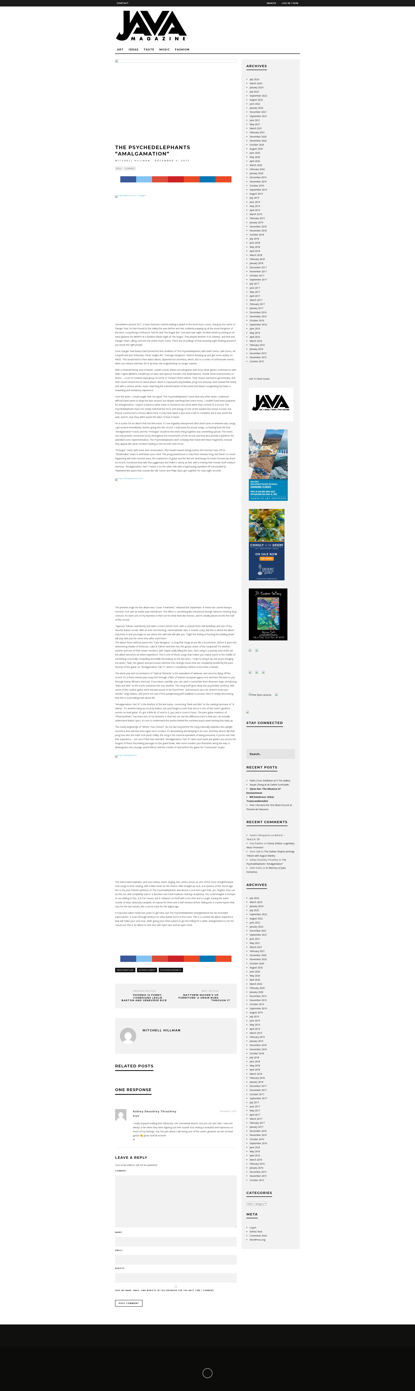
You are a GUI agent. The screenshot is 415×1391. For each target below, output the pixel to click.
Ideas (134, 49)
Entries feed (256, 1231)
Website (120, 1268)
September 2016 (258, 324)
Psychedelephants (170, 970)
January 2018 (256, 263)
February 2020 (257, 169)
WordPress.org (257, 1239)
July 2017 (254, 283)
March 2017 (256, 300)
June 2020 (255, 152)
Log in (253, 1227)
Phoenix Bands (147, 970)
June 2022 (255, 103)
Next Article (210, 991)
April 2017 (255, 295)
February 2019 (257, 218)
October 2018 (257, 234)
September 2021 (258, 116)
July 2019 (254, 197)
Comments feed (258, 1235)
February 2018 (257, 259)
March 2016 (256, 340)
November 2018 (258, 230)
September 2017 (258, 279)
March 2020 (256, 165)
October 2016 (257, 320)
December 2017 (258, 267)
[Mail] (223, 179)
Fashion (182, 49)
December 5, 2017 (228, 1111)
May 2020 (255, 157)
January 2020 (256, 173)
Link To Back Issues (259, 378)
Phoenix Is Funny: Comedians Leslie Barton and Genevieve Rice (144, 998)
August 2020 (256, 148)
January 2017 (256, 308)
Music (164, 49)
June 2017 (255, 287)
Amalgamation (125, 970)
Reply (136, 1115)
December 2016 (258, 312)
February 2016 (257, 344)
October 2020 (257, 144)
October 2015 (257, 361)
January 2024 (256, 87)
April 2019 (255, 210)
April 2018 (255, 251)
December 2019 (258, 177)
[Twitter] (144, 179)
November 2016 (258, 316)
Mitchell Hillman (132, 160)
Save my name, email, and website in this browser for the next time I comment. (165, 1290)
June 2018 (255, 242)
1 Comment (129, 168)
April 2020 (255, 161)
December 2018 (258, 226)
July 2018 (254, 238)
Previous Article (144, 991)
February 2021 (257, 132)
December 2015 (258, 353)
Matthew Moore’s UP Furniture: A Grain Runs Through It (204, 998)
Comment (120, 1171)
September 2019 (258, 189)
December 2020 (258, 136)
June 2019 (255, 202)
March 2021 (256, 128)
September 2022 (258, 95)
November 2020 (258, 140)
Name (118, 1232)
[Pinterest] (176, 179)
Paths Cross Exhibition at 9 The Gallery (270, 780)
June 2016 (255, 328)
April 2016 (255, 336)
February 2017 (257, 304)
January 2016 (256, 349)
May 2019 (255, 206)
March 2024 (256, 83)
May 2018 (255, 246)
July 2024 (254, 79)
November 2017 (258, 271)
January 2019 (256, 222)
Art (120, 49)
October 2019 (257, 185)
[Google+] (160, 179)
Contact (123, 3)
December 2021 (258, 111)
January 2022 (256, 107)
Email (119, 1250)
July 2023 (254, 91)
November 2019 (258, 181)
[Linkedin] (208, 179)
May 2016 (255, 332)
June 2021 (255, 120)
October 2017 (257, 275)
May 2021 (255, 124)
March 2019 (256, 214)
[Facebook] (128, 179)
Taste (149, 49)
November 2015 (258, 357)
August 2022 (256, 99)
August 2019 (256, 193)
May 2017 (255, 291)
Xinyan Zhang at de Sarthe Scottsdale (269, 784)
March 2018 (256, 255)
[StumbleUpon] (192, 179)
